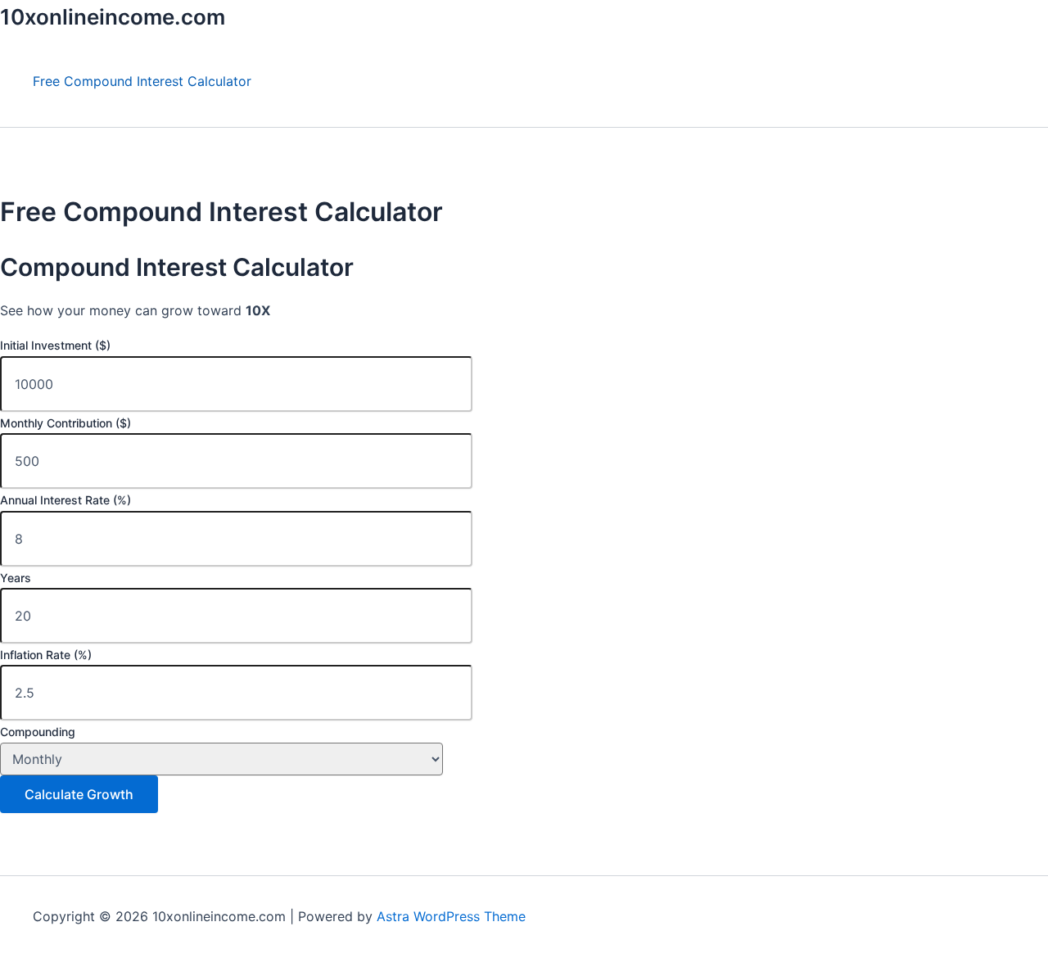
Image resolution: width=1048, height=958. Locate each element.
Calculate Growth (79, 794)
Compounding (37, 732)
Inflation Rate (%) (46, 655)
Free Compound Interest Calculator (142, 81)
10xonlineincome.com (112, 16)
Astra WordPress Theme (451, 916)
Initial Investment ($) (55, 345)
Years (15, 578)
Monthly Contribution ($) (65, 423)
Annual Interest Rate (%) (65, 500)
